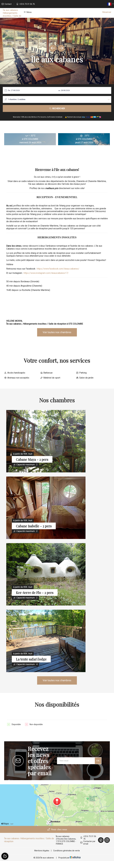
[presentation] (52, 48)
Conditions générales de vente (66, 850)
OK (98, 760)
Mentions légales (41, 850)
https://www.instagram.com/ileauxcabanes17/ (46, 273)
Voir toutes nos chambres (57, 332)
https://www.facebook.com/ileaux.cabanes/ (58, 268)
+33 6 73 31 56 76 (89, 837)
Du (9, 90)
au (59, 90)
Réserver (106, 12)
